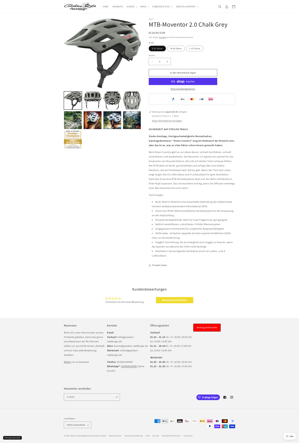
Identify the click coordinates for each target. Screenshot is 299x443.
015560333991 (129, 366)
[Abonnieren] (116, 397)
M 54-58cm (176, 48)
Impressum (187, 436)
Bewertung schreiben (174, 300)
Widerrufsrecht (115, 436)
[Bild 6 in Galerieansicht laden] (92, 120)
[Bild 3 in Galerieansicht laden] (112, 100)
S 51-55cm (157, 48)
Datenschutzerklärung (134, 436)
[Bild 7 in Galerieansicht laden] (112, 120)
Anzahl (152, 55)
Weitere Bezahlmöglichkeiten (183, 89)
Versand (162, 37)
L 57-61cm (195, 48)
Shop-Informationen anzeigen (167, 120)
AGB (147, 436)
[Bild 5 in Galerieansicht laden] (73, 120)
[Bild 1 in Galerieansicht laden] (73, 100)
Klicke (67, 361)
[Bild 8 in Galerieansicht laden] (132, 120)
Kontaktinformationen (171, 436)
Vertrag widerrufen (207, 327)
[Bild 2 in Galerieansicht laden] (92, 100)
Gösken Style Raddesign (80, 436)
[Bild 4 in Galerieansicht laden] (132, 100)
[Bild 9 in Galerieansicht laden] (73, 140)
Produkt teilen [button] (159, 265)
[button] (132, 6)
